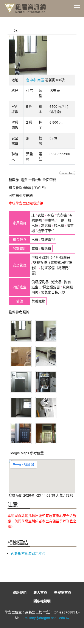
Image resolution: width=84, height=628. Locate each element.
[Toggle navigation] (77, 7)
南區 (40, 79)
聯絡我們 (19, 592)
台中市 (31, 79)
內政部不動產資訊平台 (28, 553)
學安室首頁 (62, 592)
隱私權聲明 (42, 601)
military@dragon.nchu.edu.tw (47, 617)
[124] (67, 172)
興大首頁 (40, 592)
